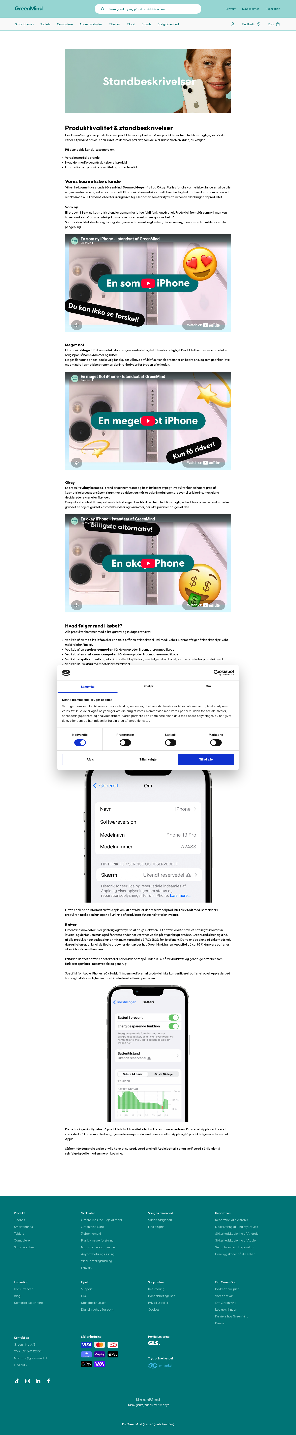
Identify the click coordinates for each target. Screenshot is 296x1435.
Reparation (273, 9)
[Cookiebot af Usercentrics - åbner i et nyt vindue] (216, 673)
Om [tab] (208, 686)
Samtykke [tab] (88, 686)
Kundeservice (250, 9)
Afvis (90, 759)
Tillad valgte (148, 759)
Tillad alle (206, 759)
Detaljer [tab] (148, 686)
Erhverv (231, 9)
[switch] (125, 742)
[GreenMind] (29, 8)
